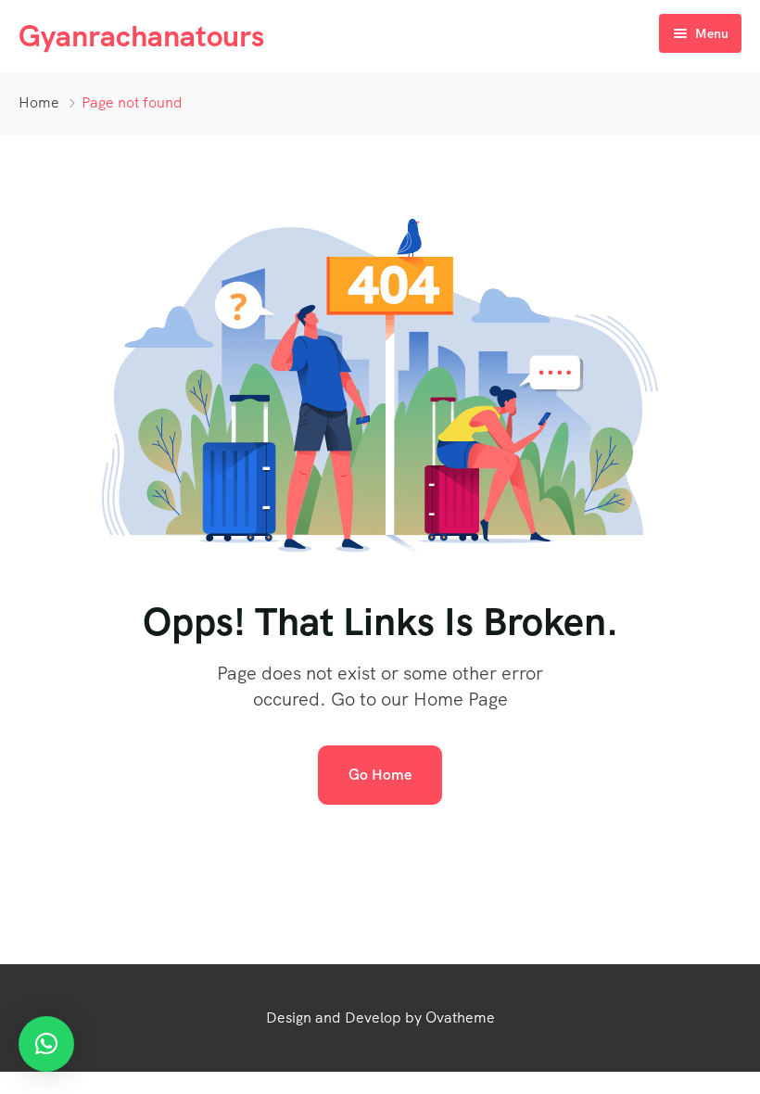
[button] (46, 1044)
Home (39, 102)
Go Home (380, 774)
